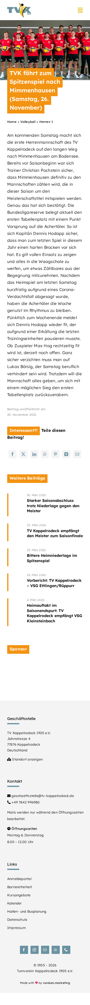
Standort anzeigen (27, 759)
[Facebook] (12, 454)
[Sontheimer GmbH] (45, 664)
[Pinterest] (55, 454)
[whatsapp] (56, 950)
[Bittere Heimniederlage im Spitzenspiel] (55, 557)
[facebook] (24, 950)
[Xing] (66, 454)
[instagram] (34, 950)
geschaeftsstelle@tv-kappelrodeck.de (42, 796)
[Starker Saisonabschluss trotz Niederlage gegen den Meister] (55, 505)
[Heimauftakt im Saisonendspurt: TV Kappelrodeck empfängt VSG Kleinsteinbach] (55, 612)
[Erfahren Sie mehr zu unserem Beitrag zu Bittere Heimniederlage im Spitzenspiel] (15, 557)
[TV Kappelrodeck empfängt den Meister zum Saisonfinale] (55, 532)
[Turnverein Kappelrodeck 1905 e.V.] (19, 4)
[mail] (45, 950)
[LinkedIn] (34, 454)
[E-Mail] (77, 454)
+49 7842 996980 (25, 802)
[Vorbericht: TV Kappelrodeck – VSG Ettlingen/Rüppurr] (55, 582)
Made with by (45, 983)
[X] (23, 454)
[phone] (66, 950)
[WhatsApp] (45, 454)
